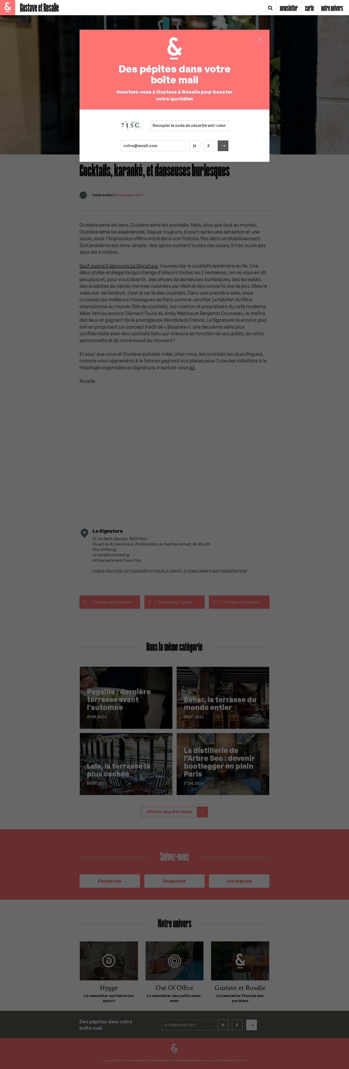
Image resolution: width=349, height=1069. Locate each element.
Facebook (110, 881)
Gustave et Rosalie (39, 8)
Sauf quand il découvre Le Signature (119, 266)
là (127, 554)
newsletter (289, 8)
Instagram (239, 881)
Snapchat (174, 881)
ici (192, 367)
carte (309, 8)
